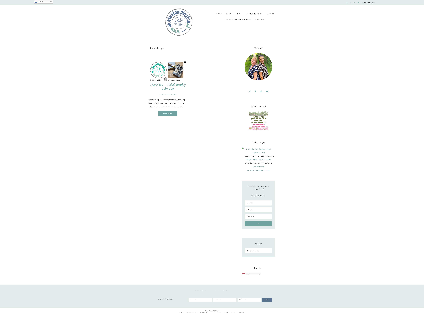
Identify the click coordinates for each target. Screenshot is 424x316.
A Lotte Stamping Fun (179, 22)
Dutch (248, 274)
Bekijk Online (251, 159)
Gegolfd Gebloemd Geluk (258, 170)
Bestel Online (265, 159)
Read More (167, 113)
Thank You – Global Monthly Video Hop (168, 87)
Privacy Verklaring (212, 310)
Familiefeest (258, 167)
